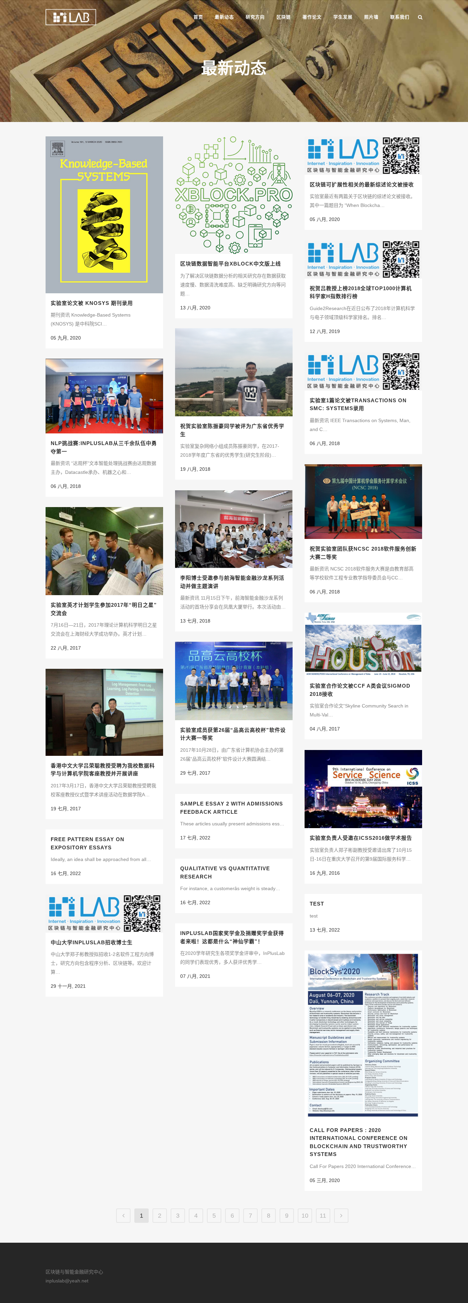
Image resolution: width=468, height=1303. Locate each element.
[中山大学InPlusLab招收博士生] (104, 913)
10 (304, 1215)
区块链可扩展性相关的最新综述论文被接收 (362, 184)
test (317, 904)
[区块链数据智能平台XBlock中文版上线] (234, 195)
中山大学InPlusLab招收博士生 (92, 942)
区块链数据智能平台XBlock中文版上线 (230, 264)
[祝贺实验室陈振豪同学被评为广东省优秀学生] (234, 372)
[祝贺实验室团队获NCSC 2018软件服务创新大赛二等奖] (363, 501)
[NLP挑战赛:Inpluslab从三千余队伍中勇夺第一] (104, 396)
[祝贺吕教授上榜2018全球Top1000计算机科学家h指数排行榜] (363, 259)
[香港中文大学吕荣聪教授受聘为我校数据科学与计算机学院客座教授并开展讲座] (104, 712)
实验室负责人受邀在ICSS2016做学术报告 (361, 838)
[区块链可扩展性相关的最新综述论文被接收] (363, 155)
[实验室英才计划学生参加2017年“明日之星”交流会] (104, 551)
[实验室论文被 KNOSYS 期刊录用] (104, 214)
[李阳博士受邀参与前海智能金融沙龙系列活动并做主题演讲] (234, 529)
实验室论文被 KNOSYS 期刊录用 (92, 303)
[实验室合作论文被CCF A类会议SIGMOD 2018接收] (363, 644)
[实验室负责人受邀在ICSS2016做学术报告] (363, 789)
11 (323, 1215)
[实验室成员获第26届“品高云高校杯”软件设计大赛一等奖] (234, 681)
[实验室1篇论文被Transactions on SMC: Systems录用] (363, 371)
